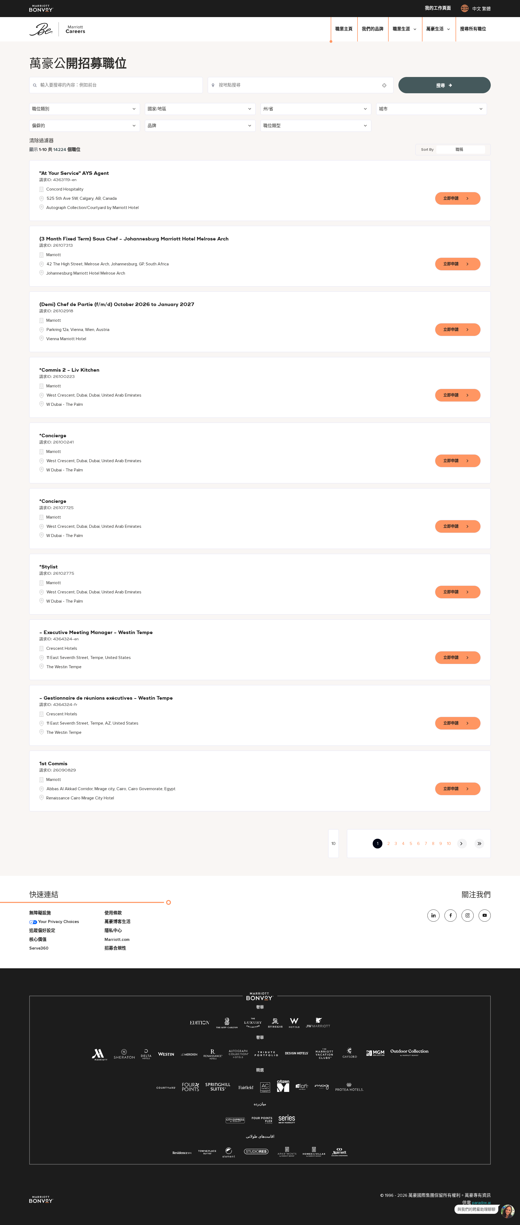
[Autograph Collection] (238, 1055)
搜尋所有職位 (473, 29)
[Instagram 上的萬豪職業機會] (467, 915)
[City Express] (235, 1123)
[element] (229, 1154)
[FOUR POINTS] (190, 1088)
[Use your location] (386, 85)
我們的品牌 (373, 29)
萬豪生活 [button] (435, 29)
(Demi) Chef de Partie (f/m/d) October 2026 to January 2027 (116, 304)
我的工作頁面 (438, 8)
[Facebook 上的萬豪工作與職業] (450, 915)
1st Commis (53, 763)
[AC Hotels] (265, 1088)
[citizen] (283, 1090)
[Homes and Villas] (314, 1154)
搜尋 (440, 85)
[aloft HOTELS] (302, 1087)
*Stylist (48, 567)
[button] (85, 109)
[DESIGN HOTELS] (296, 1054)
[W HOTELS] (294, 1024)
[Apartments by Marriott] (287, 1154)
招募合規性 (115, 948)
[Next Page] (462, 843)
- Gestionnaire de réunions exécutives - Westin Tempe (106, 698)
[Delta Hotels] (146, 1055)
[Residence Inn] (182, 1152)
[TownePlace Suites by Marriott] (207, 1152)
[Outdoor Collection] (409, 1055)
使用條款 (113, 913)
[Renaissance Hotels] (213, 1055)
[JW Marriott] (318, 1024)
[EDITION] (200, 1022)
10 (449, 843)
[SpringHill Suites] (219, 1088)
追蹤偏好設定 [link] (42, 930)
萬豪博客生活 (118, 921)
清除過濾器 (41, 141)
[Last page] (479, 843)
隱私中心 (113, 930)
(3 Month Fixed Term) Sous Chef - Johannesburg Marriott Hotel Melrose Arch (134, 239)
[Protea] (349, 1088)
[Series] (287, 1122)
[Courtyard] (166, 1087)
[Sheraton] (124, 1055)
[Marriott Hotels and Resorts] (99, 1056)
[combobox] (301, 85)
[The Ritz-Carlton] (227, 1024)
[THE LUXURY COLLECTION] (253, 1024)
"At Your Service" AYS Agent (74, 173)
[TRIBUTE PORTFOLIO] (266, 1054)
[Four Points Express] (262, 1123)
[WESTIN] (166, 1054)
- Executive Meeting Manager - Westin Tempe (96, 632)
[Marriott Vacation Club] (324, 1055)
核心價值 (38, 939)
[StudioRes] (256, 1154)
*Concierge (52, 435)
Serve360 (38, 948)
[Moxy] (322, 1087)
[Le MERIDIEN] (189, 1054)
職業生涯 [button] (401, 29)
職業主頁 (344, 29)
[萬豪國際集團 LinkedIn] (433, 915)
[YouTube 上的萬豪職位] (485, 915)
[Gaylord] (350, 1056)
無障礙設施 (40, 913)
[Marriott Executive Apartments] (339, 1153)
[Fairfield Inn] (246, 1087)
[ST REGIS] (275, 1024)
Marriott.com (117, 939)
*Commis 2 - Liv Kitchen (69, 370)
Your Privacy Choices (58, 921)
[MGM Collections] (375, 1054)
